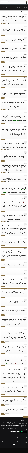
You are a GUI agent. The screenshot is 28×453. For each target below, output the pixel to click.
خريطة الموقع (21, 452)
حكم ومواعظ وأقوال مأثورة (21, 5)
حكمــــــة (25, 14)
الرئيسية (26, 5)
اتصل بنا (18, 452)
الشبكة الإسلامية (21, 437)
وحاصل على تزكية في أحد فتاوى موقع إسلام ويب (12, 425)
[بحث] (0, 1)
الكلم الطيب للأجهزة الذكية (22, 428)
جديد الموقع (25, 452)
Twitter (13, 444)
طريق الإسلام (25, 437)
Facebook (14, 444)
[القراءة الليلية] (8, 1)
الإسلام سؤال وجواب (16, 437)
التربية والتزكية (15, 5)
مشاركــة (5, 23)
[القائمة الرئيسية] (26, 3)
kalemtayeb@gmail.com (13, 446)
